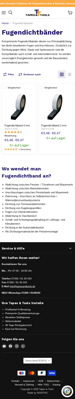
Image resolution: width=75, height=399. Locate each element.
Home (5, 23)
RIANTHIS (42, 393)
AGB (40, 381)
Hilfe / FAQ (43, 384)
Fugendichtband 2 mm (54, 125)
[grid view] (62, 74)
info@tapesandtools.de (22, 286)
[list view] (69, 74)
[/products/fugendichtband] (55, 107)
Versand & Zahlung (24, 384)
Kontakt (15, 381)
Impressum (29, 381)
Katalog (56, 384)
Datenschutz (53, 381)
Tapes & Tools (11, 129)
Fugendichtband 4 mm (17, 125)
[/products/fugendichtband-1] (19, 107)
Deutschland (36, 360)
